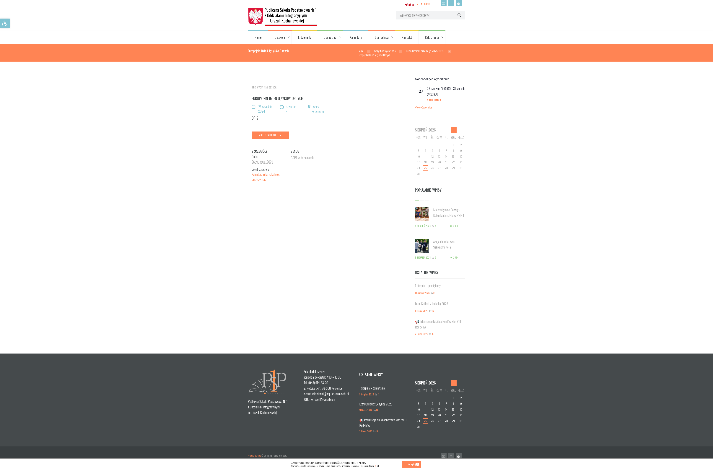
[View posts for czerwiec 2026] (454, 130)
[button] (5, 23)
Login (427, 4)
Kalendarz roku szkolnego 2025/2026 (425, 51)
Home (258, 37)
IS (435, 226)
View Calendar (423, 107)
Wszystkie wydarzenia (385, 51)
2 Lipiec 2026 (421, 334)
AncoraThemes (254, 455)
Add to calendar (267, 135)
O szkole (280, 37)
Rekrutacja (432, 37)
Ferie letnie (434, 99)
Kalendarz (356, 37)
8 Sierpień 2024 (423, 226)
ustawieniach (373, 466)
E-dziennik (304, 37)
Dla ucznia (330, 37)
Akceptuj (412, 464)
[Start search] (459, 15)
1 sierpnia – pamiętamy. (428, 285)
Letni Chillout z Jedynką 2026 (431, 303)
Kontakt (407, 37)
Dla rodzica (382, 37)
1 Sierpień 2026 (422, 293)
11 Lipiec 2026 (421, 311)
